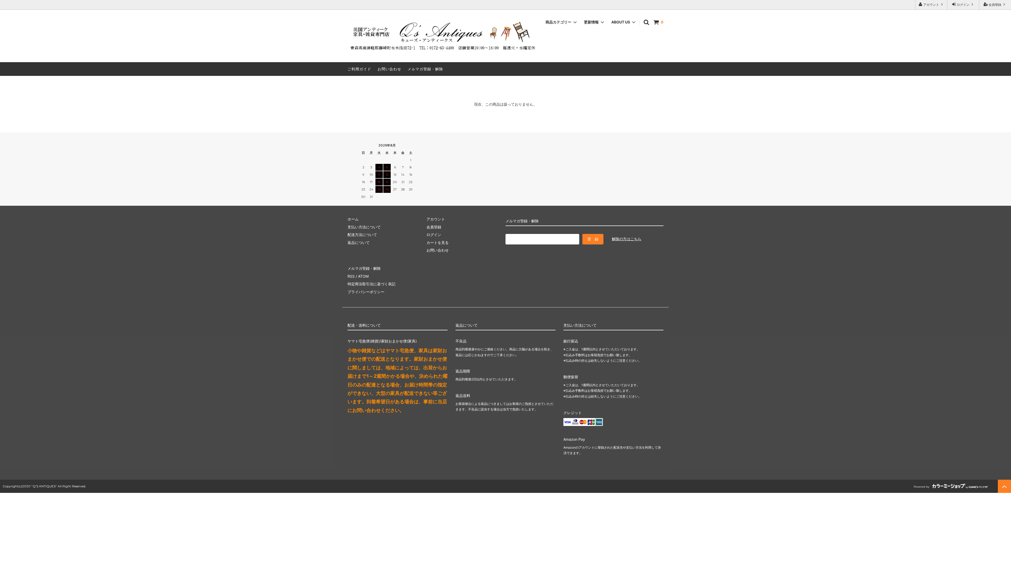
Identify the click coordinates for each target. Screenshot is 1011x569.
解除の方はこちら (626, 239)
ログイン (963, 5)
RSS (351, 276)
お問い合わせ (389, 69)
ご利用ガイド (359, 69)
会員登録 (995, 5)
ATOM (363, 276)
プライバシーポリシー (366, 292)
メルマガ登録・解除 (425, 69)
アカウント (931, 5)
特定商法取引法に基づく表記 (371, 284)
